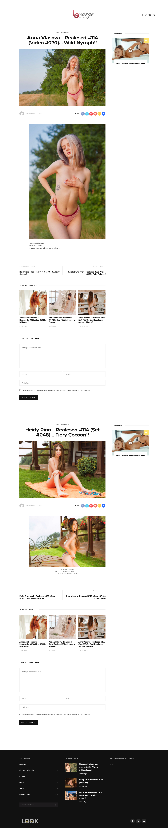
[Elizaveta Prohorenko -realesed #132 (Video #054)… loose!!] (71, 767)
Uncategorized (62, 32)
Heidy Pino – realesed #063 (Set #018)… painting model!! (91, 795)
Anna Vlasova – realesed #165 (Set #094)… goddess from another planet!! (91, 320)
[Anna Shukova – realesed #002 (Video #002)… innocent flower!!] (62, 302)
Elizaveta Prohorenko (38, 770)
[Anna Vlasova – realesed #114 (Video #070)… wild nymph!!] (62, 77)
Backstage (38, 764)
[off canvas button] (14, 15)
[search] (154, 14)
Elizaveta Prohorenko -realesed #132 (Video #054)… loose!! (89, 767)
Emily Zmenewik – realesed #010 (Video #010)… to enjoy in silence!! (37, 597)
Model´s (38, 782)
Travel (38, 788)
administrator (30, 114)
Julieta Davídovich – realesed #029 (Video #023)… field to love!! (86, 273)
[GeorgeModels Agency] (30, 821)
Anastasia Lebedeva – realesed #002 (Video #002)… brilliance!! (32, 320)
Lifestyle (38, 776)
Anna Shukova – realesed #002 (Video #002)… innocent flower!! (62, 320)
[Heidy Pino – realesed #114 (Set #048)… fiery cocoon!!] (62, 469)
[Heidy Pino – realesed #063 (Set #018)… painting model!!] (71, 795)
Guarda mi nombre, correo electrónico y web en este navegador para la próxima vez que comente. (56, 390)
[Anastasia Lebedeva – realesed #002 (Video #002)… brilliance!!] (33, 302)
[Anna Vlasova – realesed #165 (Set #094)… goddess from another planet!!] (92, 302)
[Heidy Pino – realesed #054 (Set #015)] (71, 783)
